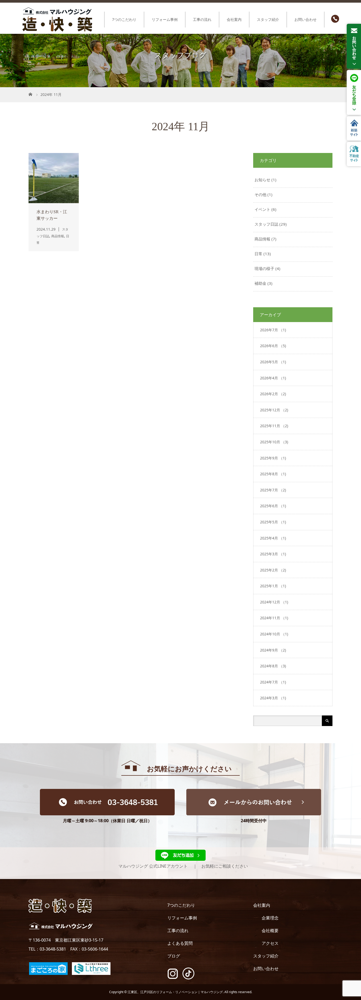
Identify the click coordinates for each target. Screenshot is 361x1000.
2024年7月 (273, 682)
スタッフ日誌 (266, 224)
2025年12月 (274, 409)
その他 (260, 194)
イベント (262, 209)
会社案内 (234, 19)
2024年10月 (274, 633)
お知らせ (262, 179)
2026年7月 (273, 329)
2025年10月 (274, 441)
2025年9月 (273, 458)
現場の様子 (264, 268)
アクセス (270, 943)
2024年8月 (273, 665)
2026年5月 (273, 361)
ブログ (173, 956)
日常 (258, 253)
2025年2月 (273, 570)
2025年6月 (273, 505)
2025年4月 (273, 538)
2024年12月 (274, 601)
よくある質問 (180, 943)
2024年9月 (273, 650)
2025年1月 (273, 585)
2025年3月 (273, 553)
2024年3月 (273, 697)
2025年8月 (273, 473)
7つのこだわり (124, 19)
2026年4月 (273, 377)
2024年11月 (274, 617)
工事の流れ (202, 19)
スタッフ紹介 (268, 19)
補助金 (260, 283)
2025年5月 (273, 521)
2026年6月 (273, 345)
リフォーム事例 (165, 19)
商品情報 (262, 238)
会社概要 (270, 930)
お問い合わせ (305, 19)
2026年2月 (273, 393)
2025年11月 (274, 425)
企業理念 (270, 918)
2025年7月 (273, 489)
